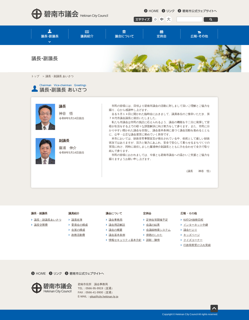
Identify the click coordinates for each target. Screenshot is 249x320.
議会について (124, 35)
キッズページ (191, 234)
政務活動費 (78, 234)
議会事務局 (115, 219)
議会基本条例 (117, 234)
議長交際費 (41, 224)
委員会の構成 (79, 224)
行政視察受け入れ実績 (197, 245)
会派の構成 (78, 229)
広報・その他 (199, 35)
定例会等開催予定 (157, 219)
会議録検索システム (158, 229)
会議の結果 (153, 224)
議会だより (190, 229)
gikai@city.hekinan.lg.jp (104, 296)
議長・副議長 (49, 35)
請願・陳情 (153, 240)
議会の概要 (115, 229)
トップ (35, 76)
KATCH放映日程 (193, 219)
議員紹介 (87, 35)
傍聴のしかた (154, 234)
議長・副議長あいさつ (47, 219)
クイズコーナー (193, 240)
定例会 (162, 35)
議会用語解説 (117, 224)
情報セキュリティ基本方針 (125, 240)
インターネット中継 (195, 224)
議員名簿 (76, 219)
